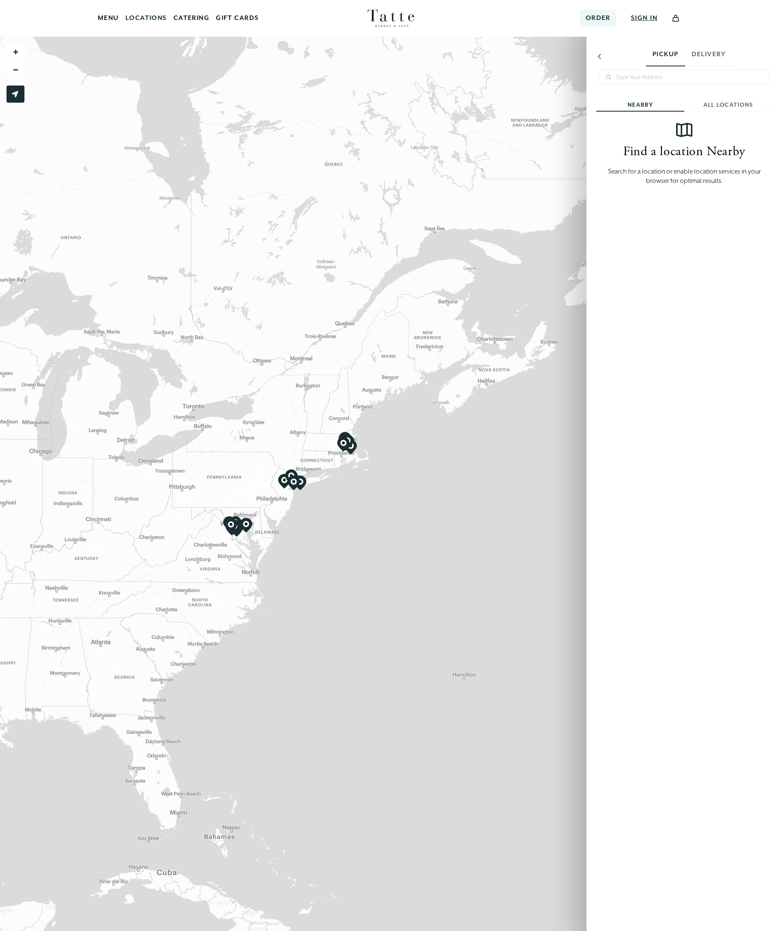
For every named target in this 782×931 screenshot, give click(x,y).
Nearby (640, 104)
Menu (108, 18)
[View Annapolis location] (246, 525)
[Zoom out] (15, 69)
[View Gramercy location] (294, 483)
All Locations (728, 104)
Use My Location (15, 94)
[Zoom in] (15, 51)
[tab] (665, 56)
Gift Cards (237, 18)
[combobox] (684, 77)
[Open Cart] (675, 18)
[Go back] (599, 56)
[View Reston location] (231, 526)
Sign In (644, 18)
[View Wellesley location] (343, 444)
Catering (192, 18)
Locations (146, 18)
